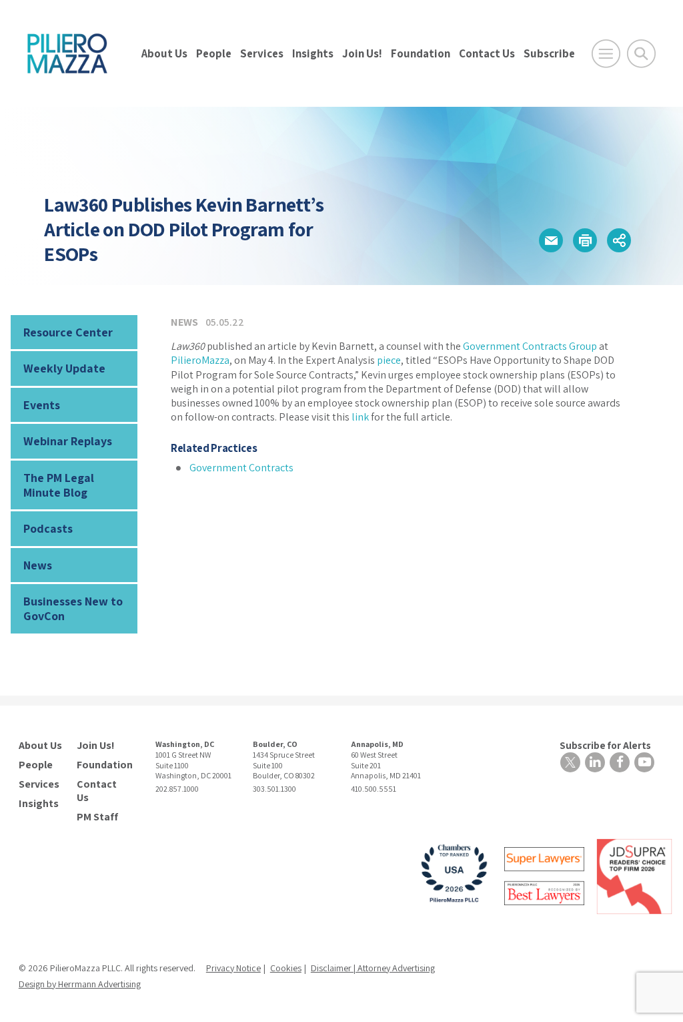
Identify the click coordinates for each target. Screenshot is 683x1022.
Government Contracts (241, 468)
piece (389, 360)
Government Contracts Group (530, 346)
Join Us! (362, 53)
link (360, 417)
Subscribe (549, 53)
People (213, 53)
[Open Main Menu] (606, 53)
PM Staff (97, 817)
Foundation (420, 53)
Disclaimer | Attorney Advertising (373, 968)
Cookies (285, 968)
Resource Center (68, 332)
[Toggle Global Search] (641, 53)
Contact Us (487, 53)
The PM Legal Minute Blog (58, 485)
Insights (312, 53)
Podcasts (48, 528)
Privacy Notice (233, 968)
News (37, 565)
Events (41, 405)
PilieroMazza (200, 360)
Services (261, 53)
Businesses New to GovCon (73, 608)
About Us (164, 53)
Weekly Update (64, 368)
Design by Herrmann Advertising (80, 984)
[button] (551, 240)
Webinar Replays (67, 441)
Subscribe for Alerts (605, 745)
